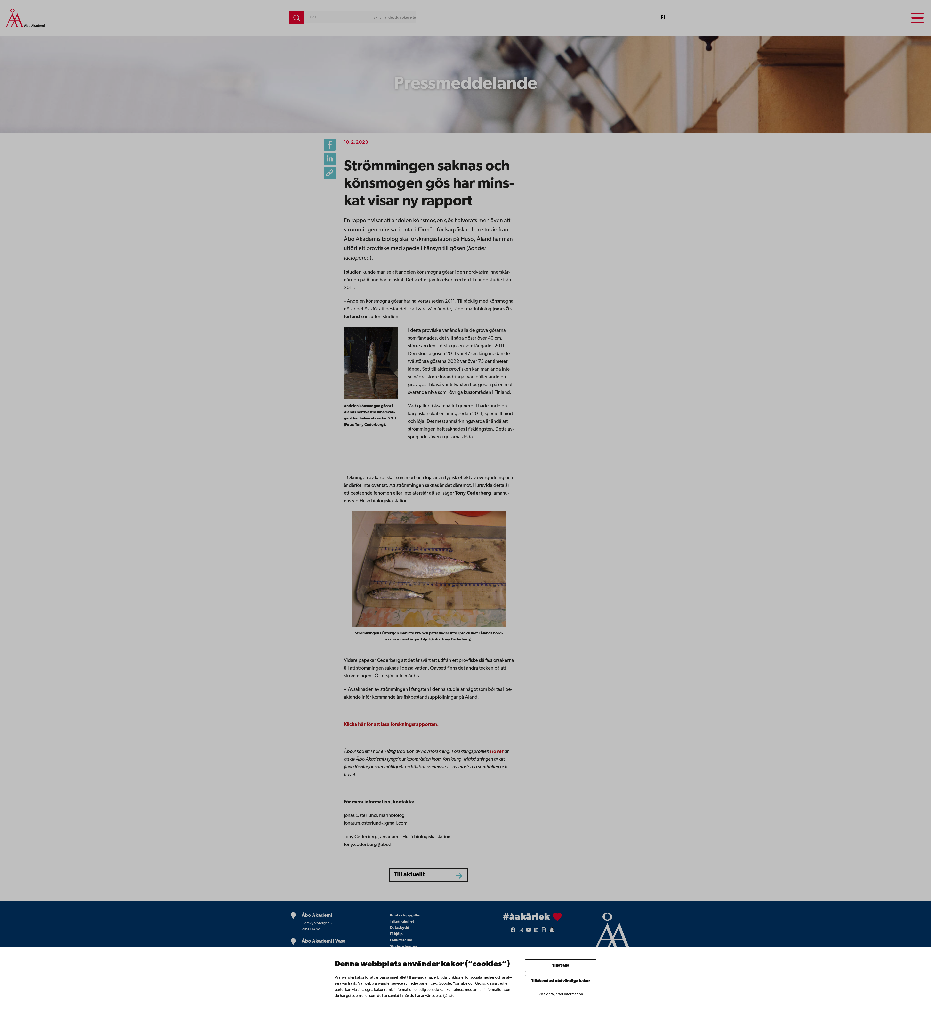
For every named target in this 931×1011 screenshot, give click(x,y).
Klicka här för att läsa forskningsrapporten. (391, 724)
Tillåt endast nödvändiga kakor (560, 981)
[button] (330, 173)
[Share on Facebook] (330, 145)
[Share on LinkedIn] (330, 159)
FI (662, 18)
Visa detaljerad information (560, 994)
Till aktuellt (409, 875)
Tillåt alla (560, 966)
